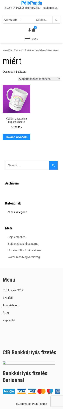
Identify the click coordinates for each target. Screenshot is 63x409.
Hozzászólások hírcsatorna (24, 250)
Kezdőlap (8, 50)
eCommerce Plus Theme (31, 403)
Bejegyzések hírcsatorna (23, 243)
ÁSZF (6, 312)
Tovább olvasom (16, 137)
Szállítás (8, 297)
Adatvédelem (11, 305)
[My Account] (29, 30)
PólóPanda (31, 3)
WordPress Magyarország (24, 257)
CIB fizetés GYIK (13, 290)
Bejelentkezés (16, 237)
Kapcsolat (9, 320)
